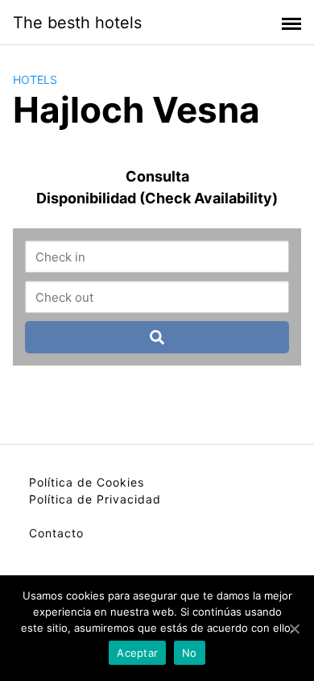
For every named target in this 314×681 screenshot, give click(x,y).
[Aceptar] (294, 628)
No (189, 652)
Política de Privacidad (95, 499)
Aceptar (137, 652)
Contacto (56, 533)
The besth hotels (77, 23)
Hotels (35, 79)
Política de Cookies (86, 482)
